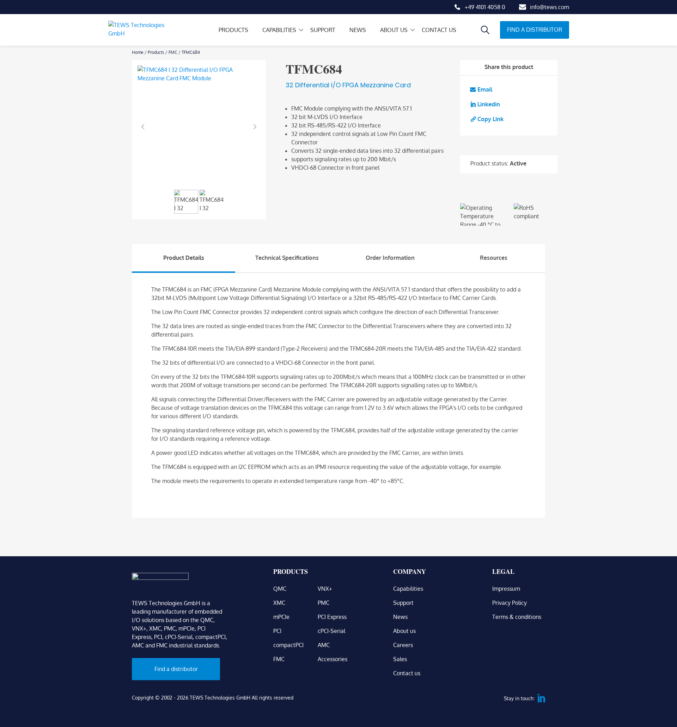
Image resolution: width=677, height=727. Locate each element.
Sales (400, 659)
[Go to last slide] (143, 126)
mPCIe (281, 616)
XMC (279, 602)
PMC (323, 602)
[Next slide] (254, 126)
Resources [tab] (493, 257)
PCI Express (332, 616)
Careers (403, 644)
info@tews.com (549, 7)
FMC (173, 52)
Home (138, 52)
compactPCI (288, 644)
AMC (324, 644)
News (357, 29)
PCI (277, 630)
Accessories (332, 659)
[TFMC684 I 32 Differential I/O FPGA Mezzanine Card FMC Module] (199, 126)
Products (233, 29)
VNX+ (325, 588)
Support (322, 29)
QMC (279, 588)
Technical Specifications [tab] (287, 257)
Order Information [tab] (390, 257)
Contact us (439, 29)
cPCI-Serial (331, 630)
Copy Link (490, 119)
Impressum (506, 588)
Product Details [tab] (183, 257)
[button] (186, 202)
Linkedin (488, 104)
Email (484, 89)
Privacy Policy (509, 602)
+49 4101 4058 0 (485, 7)
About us (394, 29)
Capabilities (279, 29)
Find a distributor (534, 29)
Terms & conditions (516, 616)
